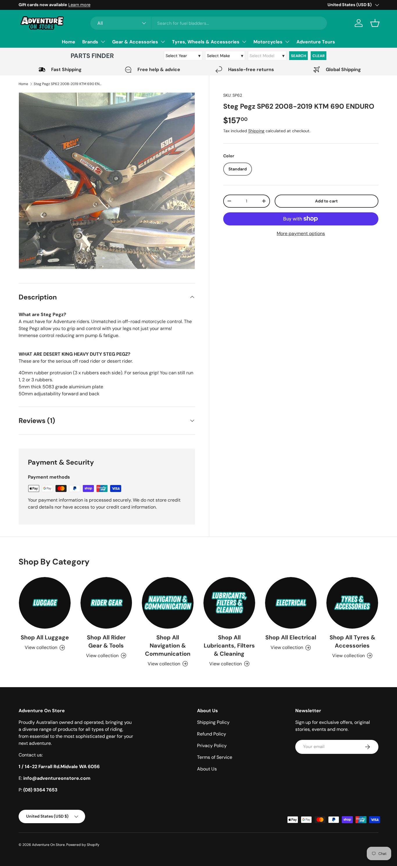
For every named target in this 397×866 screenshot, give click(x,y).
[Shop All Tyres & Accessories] (352, 603)
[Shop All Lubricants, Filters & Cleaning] (229, 603)
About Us (207, 769)
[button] (375, 23)
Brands (90, 42)
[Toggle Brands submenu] (102, 41)
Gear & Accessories (135, 42)
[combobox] (208, 23)
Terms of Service (214, 757)
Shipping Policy (213, 722)
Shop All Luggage (45, 637)
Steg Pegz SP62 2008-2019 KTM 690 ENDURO (68, 84)
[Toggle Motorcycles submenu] (287, 41)
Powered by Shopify (82, 844)
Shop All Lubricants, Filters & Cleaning (229, 645)
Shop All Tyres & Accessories (352, 641)
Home (68, 42)
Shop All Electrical (290, 637)
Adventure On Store (48, 844)
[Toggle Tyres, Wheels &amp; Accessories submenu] (244, 41)
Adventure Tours (315, 42)
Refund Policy (211, 734)
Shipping (256, 130)
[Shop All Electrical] (291, 603)
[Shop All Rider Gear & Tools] (106, 603)
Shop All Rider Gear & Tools (106, 641)
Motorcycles (267, 42)
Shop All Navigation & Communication (167, 645)
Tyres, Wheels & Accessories (205, 42)
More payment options (301, 233)
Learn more (79, 4)
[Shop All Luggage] (45, 603)
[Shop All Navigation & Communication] (168, 603)
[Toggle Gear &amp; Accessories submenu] (162, 41)
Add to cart (326, 200)
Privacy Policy (212, 745)
